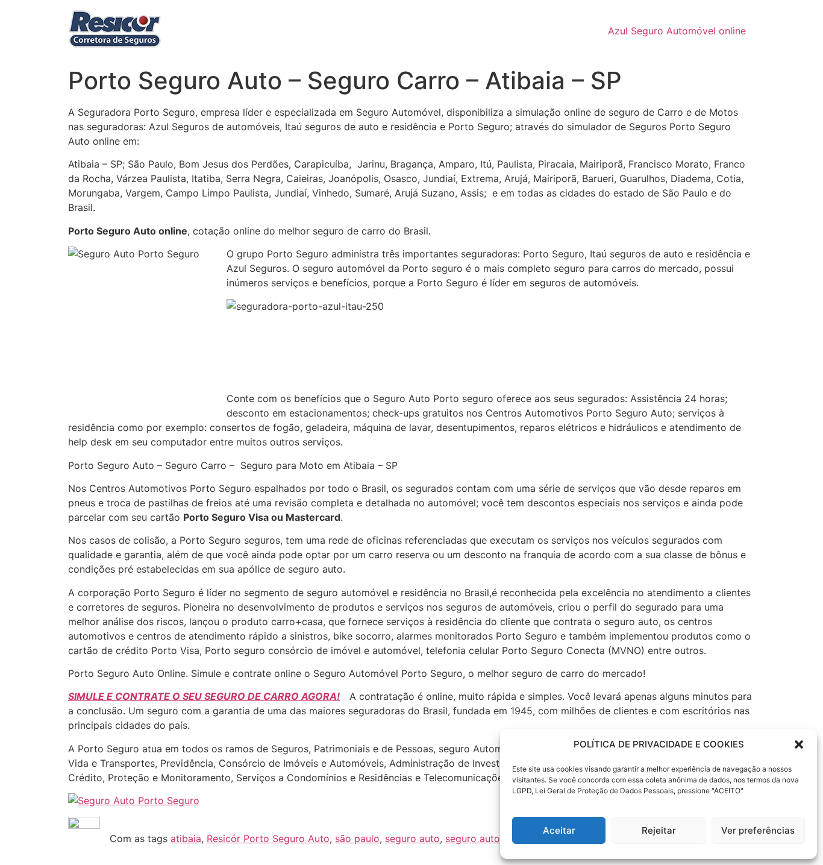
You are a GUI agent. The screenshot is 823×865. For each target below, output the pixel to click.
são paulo (357, 838)
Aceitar (559, 830)
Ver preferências (758, 830)
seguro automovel (486, 838)
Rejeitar (659, 830)
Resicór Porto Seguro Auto (268, 838)
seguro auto (412, 838)
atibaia (186, 838)
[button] (799, 744)
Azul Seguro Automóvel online (677, 31)
